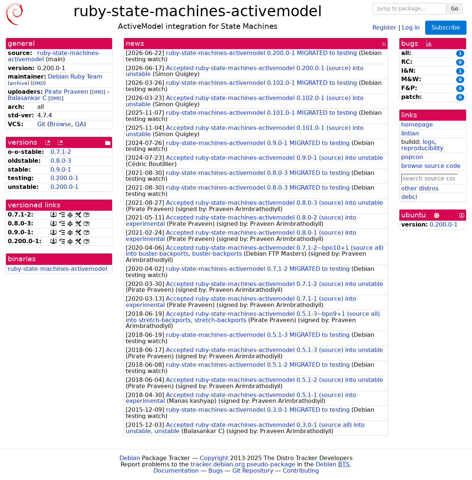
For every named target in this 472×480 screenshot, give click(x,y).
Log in (411, 27)
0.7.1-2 (61, 151)
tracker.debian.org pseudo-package (243, 464)
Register (384, 27)
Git (41, 124)
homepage (417, 124)
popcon (412, 156)
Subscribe (445, 27)
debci (409, 196)
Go (454, 8)
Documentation (176, 470)
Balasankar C (27, 97)
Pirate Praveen (66, 91)
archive (18, 83)
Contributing (301, 470)
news (135, 43)
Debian (129, 458)
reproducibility (422, 148)
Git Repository (252, 470)
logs (428, 141)
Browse (60, 124)
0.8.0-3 (61, 160)
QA (79, 124)
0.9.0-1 (61, 169)
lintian (410, 133)
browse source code (431, 165)
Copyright (214, 458)
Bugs (215, 470)
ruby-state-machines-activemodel (57, 268)
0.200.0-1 (65, 178)
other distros (419, 188)
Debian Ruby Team (75, 76)
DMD (38, 83)
